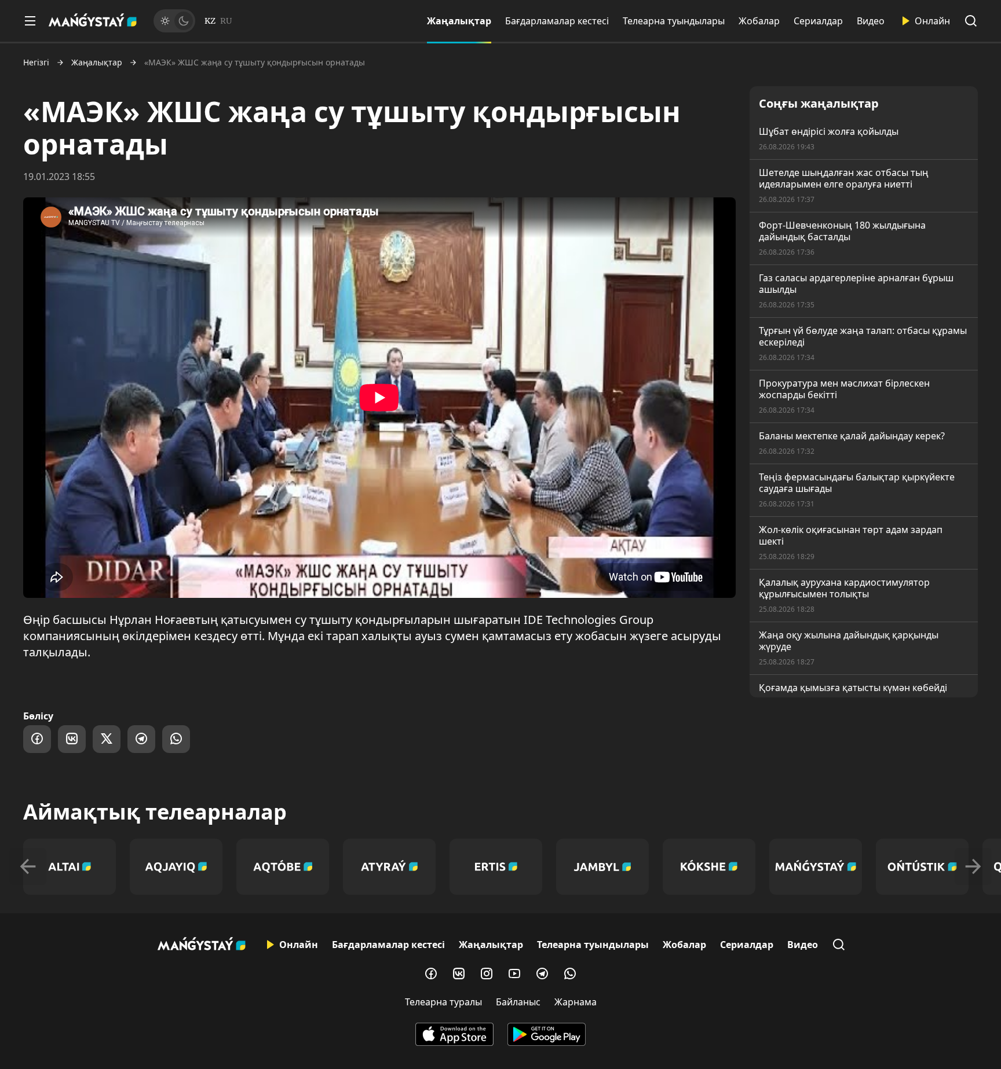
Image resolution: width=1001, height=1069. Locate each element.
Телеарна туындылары (674, 20)
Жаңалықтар (459, 20)
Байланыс (518, 1001)
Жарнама (575, 1001)
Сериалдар (818, 20)
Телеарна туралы (443, 1001)
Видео (871, 20)
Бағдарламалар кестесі (557, 20)
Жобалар (759, 20)
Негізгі (36, 62)
